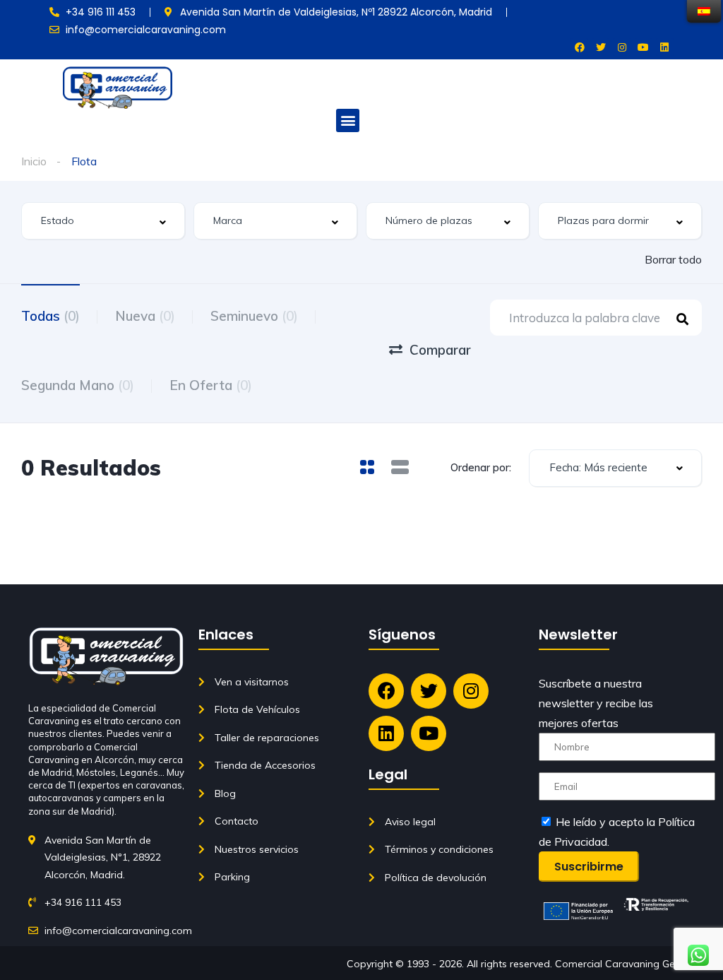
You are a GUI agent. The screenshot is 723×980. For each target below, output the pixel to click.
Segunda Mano (77, 385)
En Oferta (210, 385)
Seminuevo (254, 315)
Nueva (145, 315)
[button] (347, 120)
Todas (50, 315)
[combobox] (103, 221)
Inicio (34, 161)
